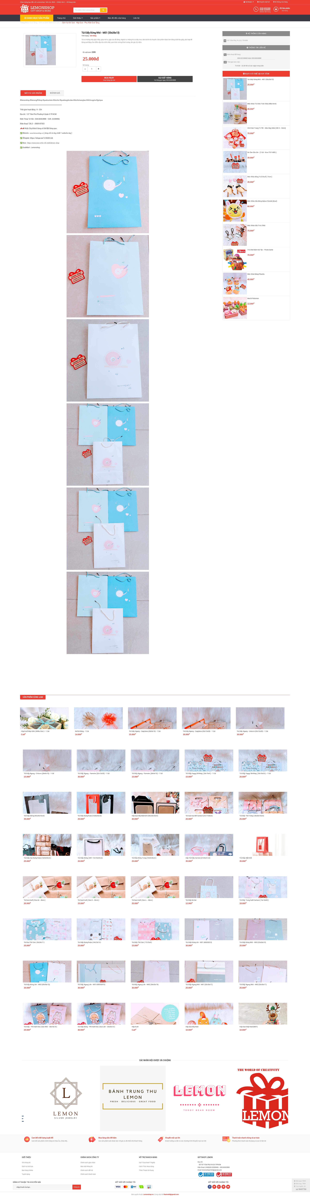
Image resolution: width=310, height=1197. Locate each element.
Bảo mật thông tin (87, 1166)
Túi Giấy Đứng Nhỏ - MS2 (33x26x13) (253, 942)
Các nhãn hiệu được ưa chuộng (155, 1060)
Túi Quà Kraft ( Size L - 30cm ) (142, 900)
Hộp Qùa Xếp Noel (192, 1027)
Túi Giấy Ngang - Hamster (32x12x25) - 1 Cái (93, 773)
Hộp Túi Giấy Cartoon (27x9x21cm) (198, 858)
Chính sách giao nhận (88, 1162)
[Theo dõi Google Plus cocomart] (219, 1187)
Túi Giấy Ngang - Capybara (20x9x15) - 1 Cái (144, 731)
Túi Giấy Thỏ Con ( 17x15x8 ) (142, 942)
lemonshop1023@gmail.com (212, 1170)
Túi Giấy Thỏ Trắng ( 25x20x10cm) (252, 816)
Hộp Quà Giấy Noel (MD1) (249, 1027)
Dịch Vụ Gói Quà (27, 1166)
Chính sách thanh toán (88, 1174)
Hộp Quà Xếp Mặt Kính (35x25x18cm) (145, 816)
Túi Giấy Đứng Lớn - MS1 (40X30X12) (199, 942)
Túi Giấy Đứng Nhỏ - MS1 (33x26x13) (260, 79)
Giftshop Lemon (205, 1157)
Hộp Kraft (135, 1027)
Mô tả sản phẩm (33, 93)
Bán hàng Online (27, 1170)
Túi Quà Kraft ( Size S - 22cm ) (88, 900)
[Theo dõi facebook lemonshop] (214, 1187)
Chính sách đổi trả (87, 1170)
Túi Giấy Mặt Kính (246, 858)
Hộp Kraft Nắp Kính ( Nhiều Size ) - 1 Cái (35, 731)
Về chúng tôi (26, 1162)
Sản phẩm (94, 18)
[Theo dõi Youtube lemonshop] (228, 1187)
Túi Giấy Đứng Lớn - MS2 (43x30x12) (37, 984)
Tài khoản (248, 2)
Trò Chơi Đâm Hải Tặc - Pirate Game (260, 250)
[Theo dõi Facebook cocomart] (210, 1187)
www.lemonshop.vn (36, 133)
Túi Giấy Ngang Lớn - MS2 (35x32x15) (145, 984)
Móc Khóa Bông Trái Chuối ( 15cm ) (259, 177)
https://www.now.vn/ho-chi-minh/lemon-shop (43, 143)
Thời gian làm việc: (233, 62)
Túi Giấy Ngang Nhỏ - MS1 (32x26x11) (199, 984)
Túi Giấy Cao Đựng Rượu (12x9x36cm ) (37, 858)
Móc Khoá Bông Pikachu (255, 274)
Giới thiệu (77, 18)
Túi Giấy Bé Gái (191, 900)
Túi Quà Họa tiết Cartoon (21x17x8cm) (199, 816)
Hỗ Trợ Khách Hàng (148, 1157)
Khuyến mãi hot (264, 2)
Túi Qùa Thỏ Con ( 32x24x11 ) (34, 942)
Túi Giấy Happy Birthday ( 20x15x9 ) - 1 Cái (201, 773)
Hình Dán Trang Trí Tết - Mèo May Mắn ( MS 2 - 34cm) (266, 128)
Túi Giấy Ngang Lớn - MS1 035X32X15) (91, 984)
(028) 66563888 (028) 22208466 (265, 9)
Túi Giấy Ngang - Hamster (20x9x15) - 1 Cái (147, 773)
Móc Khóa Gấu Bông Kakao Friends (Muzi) (262, 201)
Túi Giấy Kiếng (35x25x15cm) (34, 816)
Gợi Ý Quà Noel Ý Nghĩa (147, 1162)
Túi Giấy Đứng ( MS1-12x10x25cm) (90, 858)
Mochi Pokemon (253, 298)
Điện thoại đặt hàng (233, 54)
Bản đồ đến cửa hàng (117, 18)
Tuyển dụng (26, 1174)
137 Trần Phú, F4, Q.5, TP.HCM (237, 40)
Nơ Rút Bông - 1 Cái (82, 731)
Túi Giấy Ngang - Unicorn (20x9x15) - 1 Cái (39, 773)
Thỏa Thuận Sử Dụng (146, 1170)
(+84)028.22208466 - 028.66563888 (217, 1167)
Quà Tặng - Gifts (36, 23)
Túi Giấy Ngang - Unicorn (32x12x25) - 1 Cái (252, 731)
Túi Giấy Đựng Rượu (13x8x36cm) (89, 816)
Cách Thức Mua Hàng (146, 1166)
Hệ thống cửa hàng (280, 2)
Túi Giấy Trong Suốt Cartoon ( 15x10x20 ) (254, 900)
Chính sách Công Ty (90, 1157)
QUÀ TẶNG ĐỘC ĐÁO (52, 23)
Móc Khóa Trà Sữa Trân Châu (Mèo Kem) (261, 104)
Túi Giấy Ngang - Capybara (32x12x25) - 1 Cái (199, 731)
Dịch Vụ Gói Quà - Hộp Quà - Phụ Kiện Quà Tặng (80, 23)
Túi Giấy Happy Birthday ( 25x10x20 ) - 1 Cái (255, 773)
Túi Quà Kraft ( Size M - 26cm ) (35, 900)
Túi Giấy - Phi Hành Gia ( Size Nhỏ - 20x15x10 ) (40, 1027)
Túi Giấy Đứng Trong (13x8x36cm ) (144, 858)
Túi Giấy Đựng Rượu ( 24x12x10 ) (89, 942)
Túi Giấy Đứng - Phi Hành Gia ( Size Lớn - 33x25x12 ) (96, 1027)
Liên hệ (136, 18)
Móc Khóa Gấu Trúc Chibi (256, 225)
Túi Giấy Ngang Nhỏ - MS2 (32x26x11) (253, 984)
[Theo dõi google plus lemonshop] (223, 1187)
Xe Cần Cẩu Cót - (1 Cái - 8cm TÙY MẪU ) (261, 152)
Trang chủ (61, 18)
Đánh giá (55, 93)
